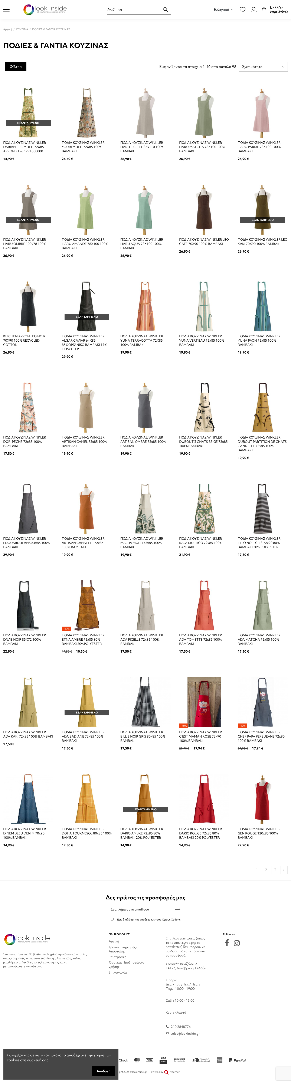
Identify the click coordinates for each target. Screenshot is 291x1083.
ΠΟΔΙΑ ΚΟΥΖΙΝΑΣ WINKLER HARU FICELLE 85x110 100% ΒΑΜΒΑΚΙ (142, 147)
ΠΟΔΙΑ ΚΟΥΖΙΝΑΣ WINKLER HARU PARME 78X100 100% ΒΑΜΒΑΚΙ (259, 147)
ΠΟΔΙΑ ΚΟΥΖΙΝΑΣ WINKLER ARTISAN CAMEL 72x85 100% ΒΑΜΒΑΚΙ (84, 441)
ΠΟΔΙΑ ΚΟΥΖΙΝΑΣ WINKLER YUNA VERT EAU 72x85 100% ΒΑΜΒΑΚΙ (201, 340)
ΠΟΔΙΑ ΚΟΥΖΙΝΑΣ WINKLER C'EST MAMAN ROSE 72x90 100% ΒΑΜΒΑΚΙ (200, 736)
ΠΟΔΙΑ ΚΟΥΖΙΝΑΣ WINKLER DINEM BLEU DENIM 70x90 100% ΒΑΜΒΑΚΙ (24, 833)
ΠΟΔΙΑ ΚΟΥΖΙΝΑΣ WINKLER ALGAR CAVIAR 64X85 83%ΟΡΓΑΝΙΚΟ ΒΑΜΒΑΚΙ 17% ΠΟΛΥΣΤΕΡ (84, 342)
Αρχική (114, 941)
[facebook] (227, 942)
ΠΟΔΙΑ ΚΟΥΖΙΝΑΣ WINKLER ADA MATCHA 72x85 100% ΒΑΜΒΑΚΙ (259, 639)
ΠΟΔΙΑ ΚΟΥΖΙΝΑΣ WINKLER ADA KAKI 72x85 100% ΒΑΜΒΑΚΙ (28, 734)
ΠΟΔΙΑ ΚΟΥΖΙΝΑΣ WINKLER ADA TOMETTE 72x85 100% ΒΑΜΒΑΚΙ (200, 639)
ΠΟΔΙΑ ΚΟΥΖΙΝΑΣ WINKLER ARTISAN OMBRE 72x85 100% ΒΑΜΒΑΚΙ (143, 441)
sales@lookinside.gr (185, 1033)
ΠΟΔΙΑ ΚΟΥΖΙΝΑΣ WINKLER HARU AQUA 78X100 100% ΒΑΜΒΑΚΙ (141, 243)
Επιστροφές (117, 957)
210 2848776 (181, 1027)
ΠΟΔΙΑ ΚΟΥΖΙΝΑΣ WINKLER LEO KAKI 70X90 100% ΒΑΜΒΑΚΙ (262, 241)
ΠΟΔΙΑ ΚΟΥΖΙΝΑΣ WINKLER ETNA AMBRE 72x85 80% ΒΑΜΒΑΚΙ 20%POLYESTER (83, 639)
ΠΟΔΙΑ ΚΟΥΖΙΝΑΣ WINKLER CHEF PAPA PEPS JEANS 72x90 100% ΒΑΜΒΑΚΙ (261, 736)
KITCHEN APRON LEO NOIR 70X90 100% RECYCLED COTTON (24, 340)
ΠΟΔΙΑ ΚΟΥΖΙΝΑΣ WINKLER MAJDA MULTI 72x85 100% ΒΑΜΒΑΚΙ (141, 542)
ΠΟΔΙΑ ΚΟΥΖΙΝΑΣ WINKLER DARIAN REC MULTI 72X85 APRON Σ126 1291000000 (24, 147)
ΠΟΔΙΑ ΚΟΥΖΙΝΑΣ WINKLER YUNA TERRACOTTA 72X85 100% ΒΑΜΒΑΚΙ (141, 340)
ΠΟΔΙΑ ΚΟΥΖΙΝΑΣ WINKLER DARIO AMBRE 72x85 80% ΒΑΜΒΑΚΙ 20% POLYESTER (141, 833)
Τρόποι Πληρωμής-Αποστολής (123, 949)
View (28, 170)
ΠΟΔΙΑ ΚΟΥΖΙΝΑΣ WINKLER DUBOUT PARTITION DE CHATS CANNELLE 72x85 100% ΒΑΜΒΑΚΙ (262, 443)
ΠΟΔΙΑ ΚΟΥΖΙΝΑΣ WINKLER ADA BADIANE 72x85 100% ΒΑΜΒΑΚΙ (83, 736)
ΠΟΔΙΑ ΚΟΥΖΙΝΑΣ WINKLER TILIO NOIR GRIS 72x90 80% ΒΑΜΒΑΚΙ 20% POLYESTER (259, 542)
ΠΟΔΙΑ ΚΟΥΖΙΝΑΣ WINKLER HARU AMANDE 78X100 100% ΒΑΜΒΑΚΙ (85, 243)
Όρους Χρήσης (171, 919)
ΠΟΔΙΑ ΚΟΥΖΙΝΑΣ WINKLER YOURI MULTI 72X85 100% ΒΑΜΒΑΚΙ (83, 147)
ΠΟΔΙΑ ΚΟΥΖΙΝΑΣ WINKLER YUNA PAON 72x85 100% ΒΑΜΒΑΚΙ (259, 340)
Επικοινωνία (118, 972)
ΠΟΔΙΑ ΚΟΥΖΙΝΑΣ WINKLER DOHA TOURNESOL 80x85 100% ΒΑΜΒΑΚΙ (87, 833)
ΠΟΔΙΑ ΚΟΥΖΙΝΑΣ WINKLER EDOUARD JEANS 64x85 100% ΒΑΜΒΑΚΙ (26, 542)
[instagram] (237, 943)
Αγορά (86, 170)
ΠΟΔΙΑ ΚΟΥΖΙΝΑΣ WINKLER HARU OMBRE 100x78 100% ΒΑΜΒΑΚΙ (24, 243)
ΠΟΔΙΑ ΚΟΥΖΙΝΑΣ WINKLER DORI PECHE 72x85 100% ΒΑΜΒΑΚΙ (24, 441)
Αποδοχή (104, 1071)
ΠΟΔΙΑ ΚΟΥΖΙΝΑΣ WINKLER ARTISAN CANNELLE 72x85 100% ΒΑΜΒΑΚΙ (83, 542)
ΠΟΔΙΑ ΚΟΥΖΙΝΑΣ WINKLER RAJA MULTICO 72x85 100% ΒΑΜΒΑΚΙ (200, 542)
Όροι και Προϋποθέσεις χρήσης (126, 964)
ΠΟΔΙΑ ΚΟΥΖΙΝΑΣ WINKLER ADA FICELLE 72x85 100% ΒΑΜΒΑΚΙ (141, 639)
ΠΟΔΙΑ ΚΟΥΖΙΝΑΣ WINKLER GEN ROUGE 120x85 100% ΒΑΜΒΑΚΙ (259, 833)
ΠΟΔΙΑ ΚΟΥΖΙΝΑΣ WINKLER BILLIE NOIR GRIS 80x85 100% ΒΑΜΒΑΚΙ (142, 736)
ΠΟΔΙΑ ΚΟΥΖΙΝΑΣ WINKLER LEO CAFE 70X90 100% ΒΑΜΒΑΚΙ (204, 241)
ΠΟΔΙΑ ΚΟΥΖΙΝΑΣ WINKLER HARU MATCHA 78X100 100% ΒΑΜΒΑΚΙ (202, 147)
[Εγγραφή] (177, 909)
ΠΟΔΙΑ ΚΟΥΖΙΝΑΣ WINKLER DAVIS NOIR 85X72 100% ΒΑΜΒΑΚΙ (24, 639)
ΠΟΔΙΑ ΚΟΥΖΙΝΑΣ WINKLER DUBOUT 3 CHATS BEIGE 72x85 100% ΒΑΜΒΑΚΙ (203, 441)
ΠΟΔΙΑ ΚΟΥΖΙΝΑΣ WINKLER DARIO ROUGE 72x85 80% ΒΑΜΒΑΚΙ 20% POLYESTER (200, 833)
